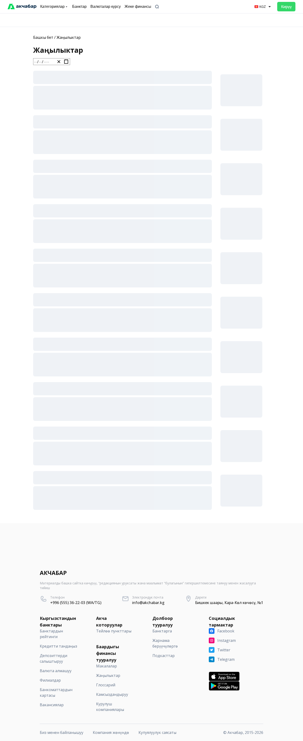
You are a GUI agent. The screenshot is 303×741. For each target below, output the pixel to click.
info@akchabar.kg (148, 602)
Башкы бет (43, 37)
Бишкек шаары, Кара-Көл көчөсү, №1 (229, 602)
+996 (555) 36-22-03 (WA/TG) (75, 602)
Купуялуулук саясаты (157, 732)
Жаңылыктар (69, 37)
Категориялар (52, 6)
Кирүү (286, 6)
